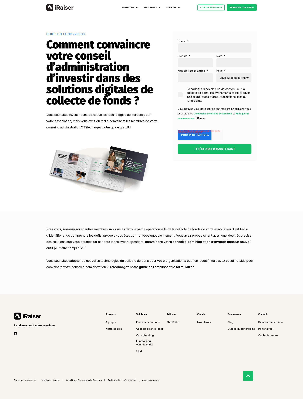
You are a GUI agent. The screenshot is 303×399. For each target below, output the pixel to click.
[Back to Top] (248, 376)
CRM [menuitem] (139, 350)
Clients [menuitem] (201, 314)
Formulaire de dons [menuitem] (148, 322)
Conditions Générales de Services (213, 113)
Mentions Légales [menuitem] (51, 380)
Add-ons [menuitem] (171, 314)
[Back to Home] (59, 7)
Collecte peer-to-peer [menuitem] (149, 328)
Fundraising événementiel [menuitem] (144, 343)
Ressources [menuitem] (150, 7)
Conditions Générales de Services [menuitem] (84, 380)
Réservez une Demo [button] (242, 7)
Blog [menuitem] (230, 322)
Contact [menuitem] (262, 314)
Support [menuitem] (171, 7)
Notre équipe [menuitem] (114, 328)
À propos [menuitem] (111, 314)
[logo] (27, 316)
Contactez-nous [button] (211, 7)
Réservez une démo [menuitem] (270, 322)
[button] (35, 325)
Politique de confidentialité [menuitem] (122, 380)
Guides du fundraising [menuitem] (241, 328)
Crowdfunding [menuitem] (145, 335)
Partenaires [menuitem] (265, 328)
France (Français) (150, 380)
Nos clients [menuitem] (204, 322)
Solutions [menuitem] (128, 7)
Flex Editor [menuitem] (173, 322)
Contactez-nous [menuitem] (268, 335)
